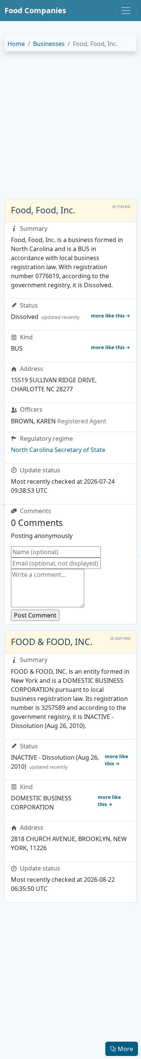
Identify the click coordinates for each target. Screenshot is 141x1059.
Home (16, 44)
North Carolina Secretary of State (58, 450)
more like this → (110, 315)
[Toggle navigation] (125, 10)
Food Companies (35, 10)
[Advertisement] (70, 128)
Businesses (49, 44)
